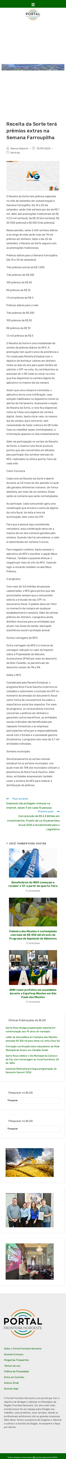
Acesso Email (11, 1382)
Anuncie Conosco (13, 1354)
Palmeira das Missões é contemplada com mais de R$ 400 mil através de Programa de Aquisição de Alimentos (33, 935)
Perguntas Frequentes (16, 1360)
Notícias (15, 152)
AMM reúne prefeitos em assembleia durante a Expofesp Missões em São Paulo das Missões (32, 993)
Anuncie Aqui (11, 1388)
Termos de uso (12, 1365)
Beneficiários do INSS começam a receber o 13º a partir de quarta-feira (33, 884)
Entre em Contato (14, 1377)
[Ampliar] (55, 165)
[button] (33, 5)
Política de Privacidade (16, 1371)
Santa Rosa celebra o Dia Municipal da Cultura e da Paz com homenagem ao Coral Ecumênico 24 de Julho (32, 1059)
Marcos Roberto (19, 148)
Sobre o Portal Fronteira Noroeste (22, 1348)
